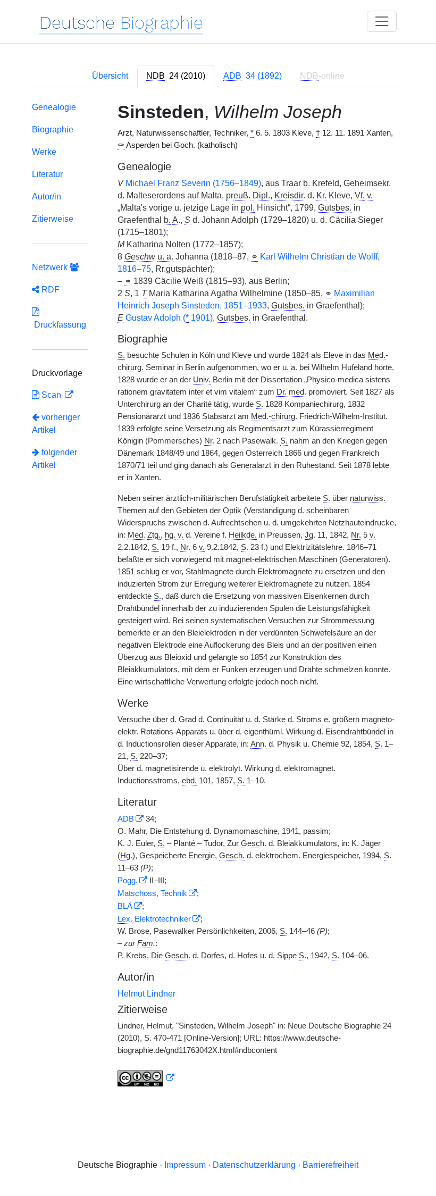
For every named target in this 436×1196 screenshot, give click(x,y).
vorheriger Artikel (56, 423)
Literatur (47, 174)
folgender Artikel (54, 459)
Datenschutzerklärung (254, 1164)
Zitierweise (52, 218)
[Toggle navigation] (382, 21)
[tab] (175, 76)
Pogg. (128, 880)
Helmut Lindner (146, 993)
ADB (126, 819)
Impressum (185, 1164)
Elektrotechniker (154, 919)
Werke (44, 151)
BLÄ (125, 906)
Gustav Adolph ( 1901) (169, 317)
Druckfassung (59, 324)
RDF (49, 289)
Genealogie (54, 107)
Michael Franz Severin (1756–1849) (193, 183)
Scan (51, 394)
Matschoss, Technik (152, 893)
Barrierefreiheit (330, 1164)
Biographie (52, 129)
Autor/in (46, 196)
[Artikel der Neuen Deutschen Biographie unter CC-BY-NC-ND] (146, 1078)
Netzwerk (51, 267)
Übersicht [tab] (110, 75)
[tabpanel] (218, 596)
